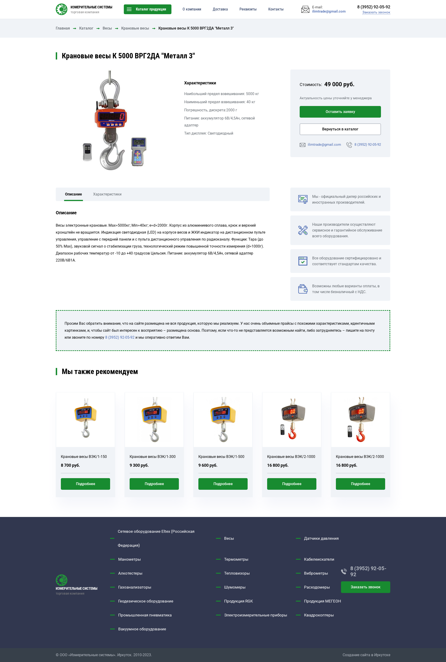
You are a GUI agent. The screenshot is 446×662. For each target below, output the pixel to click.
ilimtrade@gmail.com (324, 144)
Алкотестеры (130, 573)
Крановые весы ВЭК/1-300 (153, 456)
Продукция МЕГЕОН (322, 601)
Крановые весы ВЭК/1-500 (221, 456)
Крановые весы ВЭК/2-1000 (291, 456)
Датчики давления (321, 538)
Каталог (86, 28)
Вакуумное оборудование (142, 629)
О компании (192, 9)
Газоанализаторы (134, 587)
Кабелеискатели (319, 559)
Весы (107, 28)
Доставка (220, 9)
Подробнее (85, 484)
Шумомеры (235, 587)
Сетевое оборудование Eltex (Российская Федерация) (156, 538)
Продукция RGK (238, 601)
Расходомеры (317, 587)
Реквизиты (248, 9)
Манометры (129, 559)
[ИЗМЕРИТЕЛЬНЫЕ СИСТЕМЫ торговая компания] (83, 580)
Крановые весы (135, 28)
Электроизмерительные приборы (255, 615)
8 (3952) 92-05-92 (367, 144)
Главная (63, 28)
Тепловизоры (237, 573)
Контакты (276, 9)
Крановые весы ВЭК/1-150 (84, 456)
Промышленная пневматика (145, 615)
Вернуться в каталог (340, 129)
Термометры (236, 559)
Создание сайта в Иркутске (366, 655)
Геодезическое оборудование (145, 601)
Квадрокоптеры (319, 615)
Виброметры (316, 573)
